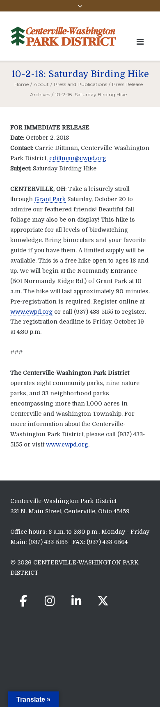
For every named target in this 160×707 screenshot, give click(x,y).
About (41, 84)
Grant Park (50, 199)
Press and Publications (80, 84)
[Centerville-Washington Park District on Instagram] (50, 601)
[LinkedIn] (76, 601)
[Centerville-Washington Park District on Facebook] (23, 601)
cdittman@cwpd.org (77, 158)
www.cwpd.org (31, 311)
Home (21, 84)
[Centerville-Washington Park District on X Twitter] (103, 601)
